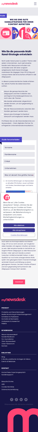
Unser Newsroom (8, 344)
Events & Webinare (8, 361)
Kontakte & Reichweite (10, 319)
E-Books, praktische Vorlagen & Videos (16, 359)
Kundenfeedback (8, 337)
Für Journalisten (8, 339)
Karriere (4, 346)
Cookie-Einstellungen (19, 235)
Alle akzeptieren (19, 230)
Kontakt (5, 368)
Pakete (4, 323)
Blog (3, 357)
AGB (3, 384)
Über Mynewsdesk (8, 341)
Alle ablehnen (19, 225)
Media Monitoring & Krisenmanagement (16, 314)
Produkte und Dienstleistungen (13, 312)
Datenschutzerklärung (10, 389)
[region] (19, 216)
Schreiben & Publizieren (10, 317)
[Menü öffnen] (35, 3)
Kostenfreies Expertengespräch (13, 372)
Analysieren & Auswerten (11, 321)
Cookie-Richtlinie (8, 387)
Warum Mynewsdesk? (10, 334)
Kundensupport (7, 375)
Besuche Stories (7, 381)
